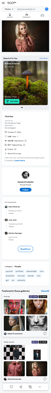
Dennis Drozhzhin (25, 182)
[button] (47, 9)
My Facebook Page (13, 123)
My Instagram (10, 128)
